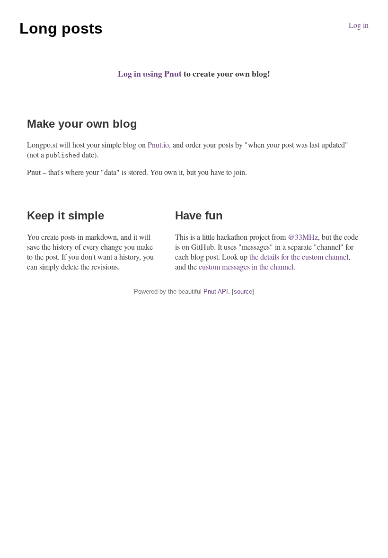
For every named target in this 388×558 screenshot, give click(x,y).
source (243, 291)
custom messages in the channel (246, 266)
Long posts (61, 28)
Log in (359, 25)
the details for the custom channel (298, 257)
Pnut (209, 291)
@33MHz (303, 237)
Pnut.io (158, 144)
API (223, 291)
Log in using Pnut (150, 73)
